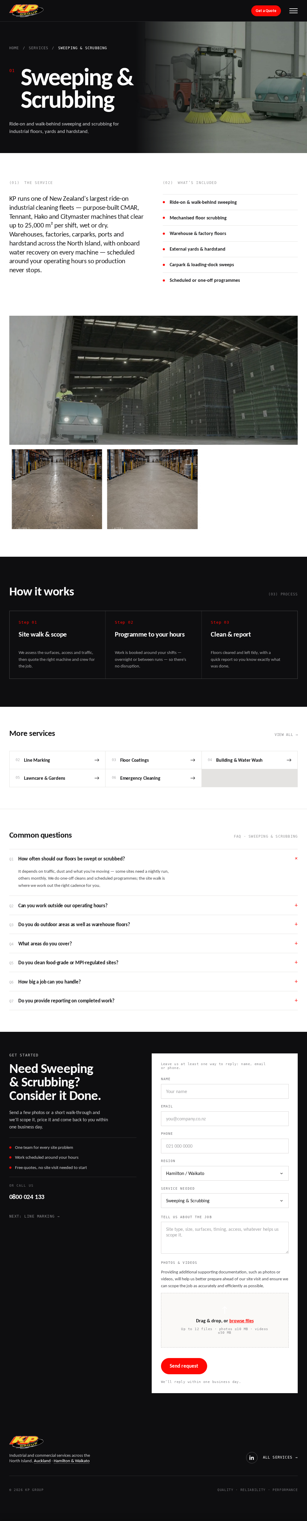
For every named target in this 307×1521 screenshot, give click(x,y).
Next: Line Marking (34, 1216)
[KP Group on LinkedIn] (252, 1457)
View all (286, 735)
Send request (184, 1366)
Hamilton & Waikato (72, 1460)
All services (280, 1457)
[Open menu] (293, 10)
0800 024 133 (26, 1197)
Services (39, 48)
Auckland (42, 1460)
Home (14, 48)
